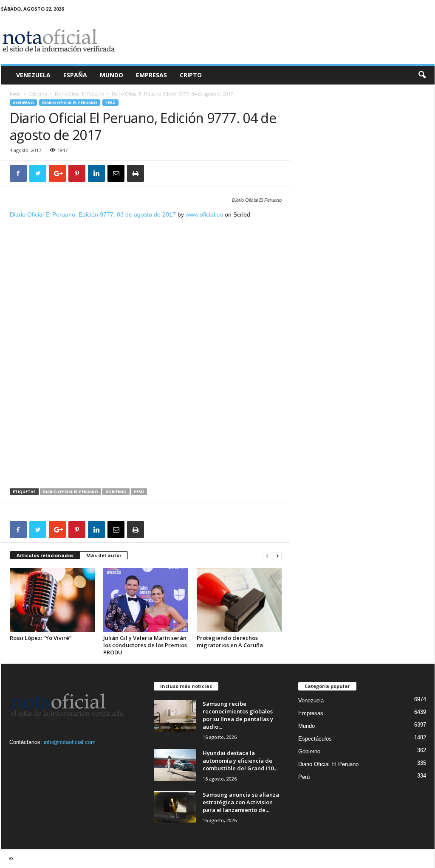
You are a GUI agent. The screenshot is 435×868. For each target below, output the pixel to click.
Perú (110, 102)
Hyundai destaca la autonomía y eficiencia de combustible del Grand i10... (240, 760)
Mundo (111, 75)
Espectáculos (315, 739)
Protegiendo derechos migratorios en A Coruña (230, 641)
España (75, 75)
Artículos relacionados (45, 555)
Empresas (151, 75)
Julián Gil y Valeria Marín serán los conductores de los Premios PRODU (145, 645)
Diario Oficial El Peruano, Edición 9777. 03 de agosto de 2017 (93, 214)
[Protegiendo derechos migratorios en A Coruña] (239, 600)
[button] (421, 75)
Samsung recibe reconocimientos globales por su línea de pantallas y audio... (238, 715)
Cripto (191, 75)
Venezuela (33, 75)
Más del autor (103, 555)
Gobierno (37, 94)
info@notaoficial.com (70, 742)
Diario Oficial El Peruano (79, 94)
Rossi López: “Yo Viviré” (40, 638)
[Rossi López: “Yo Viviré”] (52, 600)
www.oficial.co (204, 214)
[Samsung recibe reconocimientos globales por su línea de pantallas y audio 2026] (175, 716)
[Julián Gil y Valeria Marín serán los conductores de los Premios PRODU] (145, 600)
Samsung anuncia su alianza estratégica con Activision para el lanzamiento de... (241, 802)
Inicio (15, 94)
